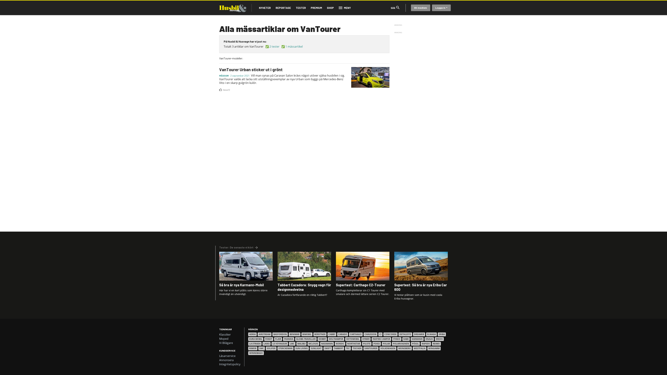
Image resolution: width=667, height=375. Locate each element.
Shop (330, 7)
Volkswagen (387, 348)
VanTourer (370, 348)
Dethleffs (405, 334)
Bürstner (320, 334)
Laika (266, 343)
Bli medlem (420, 7)
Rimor (252, 348)
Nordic (340, 343)
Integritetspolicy (229, 364)
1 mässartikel (294, 46)
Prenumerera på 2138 (220, 92)
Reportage (283, 7)
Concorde (390, 334)
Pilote (366, 343)
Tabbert (338, 348)
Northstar (353, 343)
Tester (301, 7)
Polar (386, 343)
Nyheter (265, 7)
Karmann (417, 339)
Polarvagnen (401, 343)
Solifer (271, 348)
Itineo (396, 339)
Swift (327, 348)
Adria (252, 334)
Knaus (429, 339)
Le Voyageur (280, 343)
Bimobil (306, 334)
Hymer (366, 339)
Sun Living (301, 348)
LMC (292, 343)
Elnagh (431, 334)
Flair (278, 339)
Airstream (264, 334)
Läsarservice (227, 356)
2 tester (274, 46)
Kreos (439, 339)
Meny (347, 7)
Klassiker (225, 334)
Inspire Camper (381, 339)
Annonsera (226, 360)
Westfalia (419, 348)
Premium (316, 7)
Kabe (406, 339)
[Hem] (232, 7)
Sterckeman (285, 348)
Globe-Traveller (306, 339)
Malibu (301, 343)
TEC (348, 348)
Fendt (268, 339)
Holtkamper (336, 339)
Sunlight (316, 348)
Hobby (322, 339)
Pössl (415, 343)
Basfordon (280, 334)
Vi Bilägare (226, 343)
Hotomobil (352, 339)
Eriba (442, 334)
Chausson (370, 334)
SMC (261, 348)
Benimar (294, 334)
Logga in (440, 7)
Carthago (356, 334)
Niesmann (327, 343)
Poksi (376, 343)
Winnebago (256, 353)
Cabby (331, 334)
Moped (223, 339)
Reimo (436, 343)
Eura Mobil (255, 339)
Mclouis (313, 343)
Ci (380, 334)
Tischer (357, 348)
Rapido (426, 343)
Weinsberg (404, 348)
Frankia (288, 339)
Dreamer (419, 334)
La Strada (255, 343)
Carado (342, 334)
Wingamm (434, 348)
